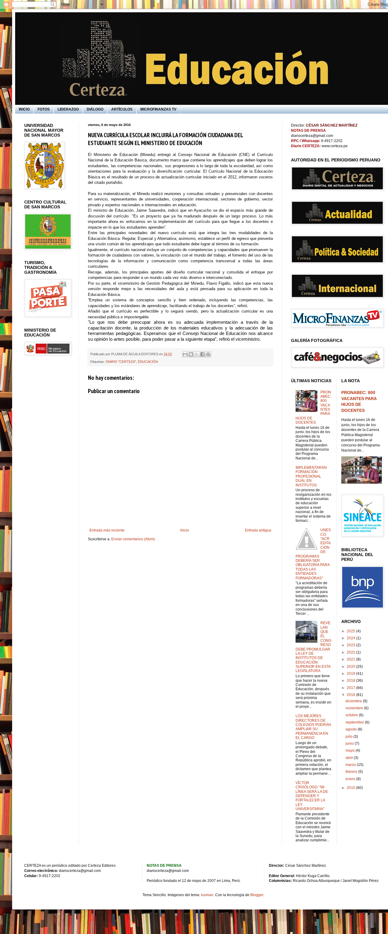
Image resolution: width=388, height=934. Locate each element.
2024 (351, 638)
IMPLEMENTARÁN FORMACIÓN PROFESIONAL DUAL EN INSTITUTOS (311, 476)
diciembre (354, 701)
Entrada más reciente (107, 530)
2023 (351, 645)
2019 (351, 673)
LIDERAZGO (68, 109)
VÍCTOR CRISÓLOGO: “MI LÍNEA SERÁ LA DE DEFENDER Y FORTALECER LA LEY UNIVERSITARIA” (312, 796)
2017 (351, 688)
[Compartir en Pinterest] (208, 354)
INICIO (24, 109)
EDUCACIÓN (148, 361)
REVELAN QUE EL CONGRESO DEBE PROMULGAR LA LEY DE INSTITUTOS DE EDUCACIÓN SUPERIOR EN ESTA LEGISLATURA (313, 647)
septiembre (355, 722)
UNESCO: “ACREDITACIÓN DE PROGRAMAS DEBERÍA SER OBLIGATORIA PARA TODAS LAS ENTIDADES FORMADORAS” (313, 554)
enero (351, 779)
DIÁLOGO (95, 109)
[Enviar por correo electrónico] (185, 354)
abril (350, 758)
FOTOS (44, 109)
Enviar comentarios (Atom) (133, 539)
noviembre (355, 708)
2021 (351, 659)
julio (349, 736)
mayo (351, 750)
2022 (351, 652)
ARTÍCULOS (121, 109)
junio (350, 743)
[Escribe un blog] (191, 354)
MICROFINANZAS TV (158, 109)
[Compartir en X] (197, 354)
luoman (207, 895)
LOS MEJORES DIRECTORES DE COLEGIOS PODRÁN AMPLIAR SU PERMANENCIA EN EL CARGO (313, 727)
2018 (351, 680)
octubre (352, 715)
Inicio (184, 530)
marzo (351, 765)
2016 (351, 695)
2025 (351, 631)
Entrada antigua (258, 530)
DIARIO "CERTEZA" (121, 361)
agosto (352, 729)
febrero (352, 772)
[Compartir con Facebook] (202, 354)
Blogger (256, 895)
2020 (351, 666)
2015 (351, 788)
